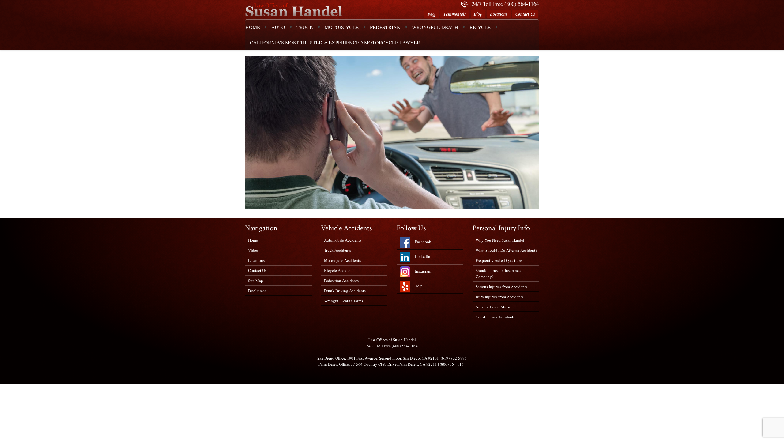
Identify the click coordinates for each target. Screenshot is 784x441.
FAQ (431, 14)
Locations (498, 14)
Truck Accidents (337, 250)
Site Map (255, 280)
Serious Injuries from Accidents (501, 286)
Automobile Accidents (342, 240)
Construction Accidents (495, 317)
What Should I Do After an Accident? (506, 250)
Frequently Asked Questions (499, 260)
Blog (478, 14)
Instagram (423, 271)
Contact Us (525, 14)
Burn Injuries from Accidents (499, 297)
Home (253, 240)
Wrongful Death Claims (343, 300)
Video (253, 250)
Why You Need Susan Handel (500, 240)
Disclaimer (257, 290)
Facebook (423, 241)
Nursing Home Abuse (493, 307)
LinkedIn (422, 256)
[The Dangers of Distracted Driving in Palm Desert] (392, 132)
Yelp (419, 285)
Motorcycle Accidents (342, 260)
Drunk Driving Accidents (345, 290)
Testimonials (454, 14)
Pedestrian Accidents (341, 280)
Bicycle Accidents (339, 270)
